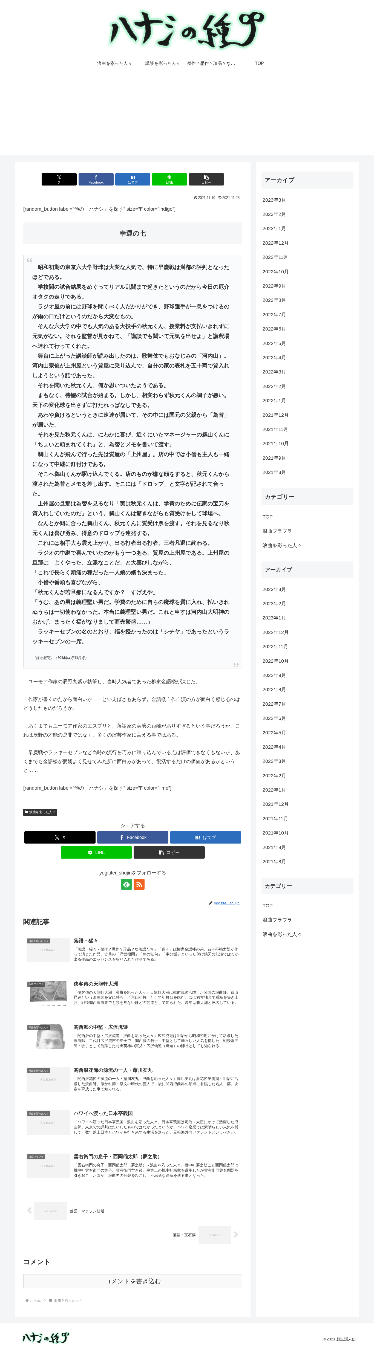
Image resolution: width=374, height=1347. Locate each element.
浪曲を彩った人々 (42, 812)
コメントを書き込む (133, 1281)
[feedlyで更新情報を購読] (126, 884)
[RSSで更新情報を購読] (139, 884)
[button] (206, 179)
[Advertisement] (187, 117)
